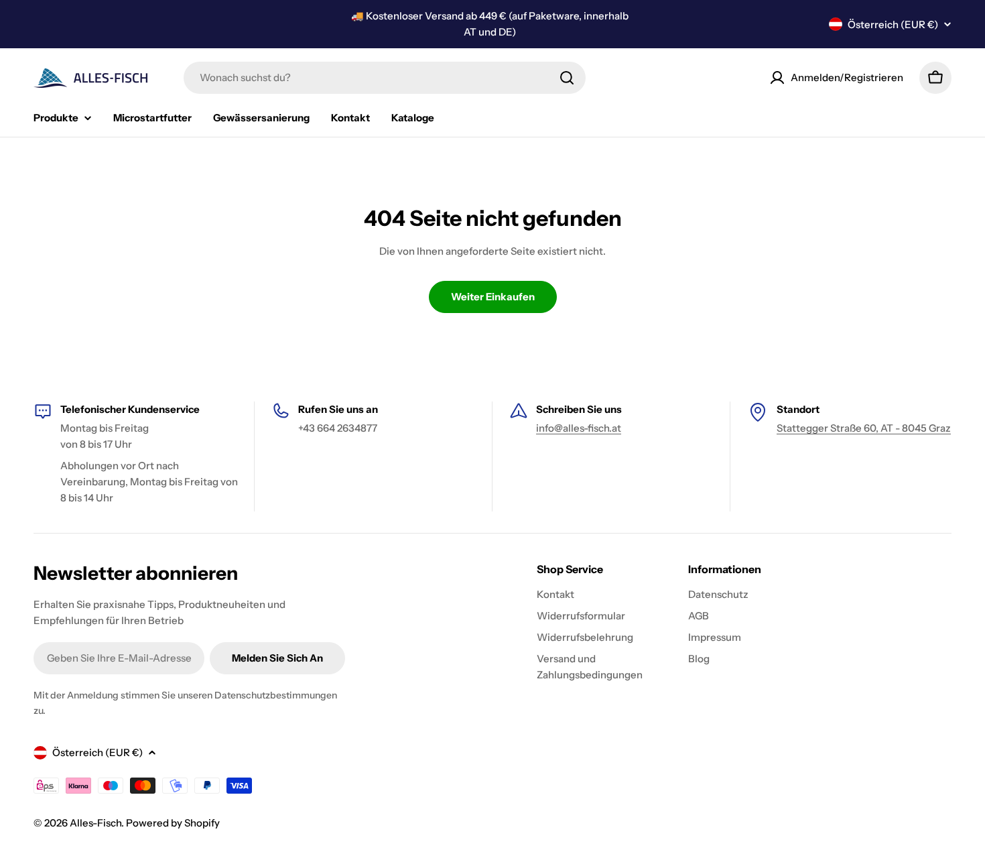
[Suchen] (567, 78)
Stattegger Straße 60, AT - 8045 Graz (864, 428)
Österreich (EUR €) (893, 24)
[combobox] (385, 78)
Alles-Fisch (95, 822)
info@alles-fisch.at (578, 428)
